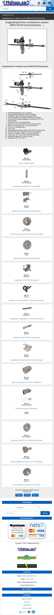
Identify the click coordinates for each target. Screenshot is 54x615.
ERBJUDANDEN (27, 599)
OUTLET (27, 602)
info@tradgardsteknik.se (29, 576)
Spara (45, 513)
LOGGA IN (27, 593)
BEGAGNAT (27, 605)
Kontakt (27, 495)
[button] (44, 3)
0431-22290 (30, 579)
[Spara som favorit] (43, 25)
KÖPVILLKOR (27, 608)
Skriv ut (35, 495)
